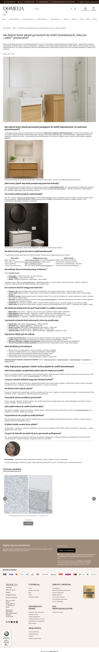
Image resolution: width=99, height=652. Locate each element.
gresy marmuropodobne (57, 188)
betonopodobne (63, 359)
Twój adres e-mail (62, 546)
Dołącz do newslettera (66, 550)
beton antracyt (34, 327)
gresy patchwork (28, 282)
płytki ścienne (9, 361)
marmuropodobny (46, 265)
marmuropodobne (50, 359)
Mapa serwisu (32, 623)
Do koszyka (28, 523)
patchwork (50, 330)
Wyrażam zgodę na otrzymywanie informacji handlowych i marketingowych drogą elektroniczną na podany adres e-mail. (76, 556)
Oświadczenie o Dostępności (36, 621)
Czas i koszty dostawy (58, 597)
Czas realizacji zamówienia (59, 599)
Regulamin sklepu (33, 614)
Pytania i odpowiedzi (58, 592)
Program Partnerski (57, 612)
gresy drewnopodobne (48, 299)
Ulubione (31, 636)
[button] (75, 9)
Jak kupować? (56, 588)
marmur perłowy (25, 325)
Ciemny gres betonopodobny (26, 197)
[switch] (6, 645)
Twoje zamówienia (34, 632)
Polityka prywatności (34, 616)
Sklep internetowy (49, 651)
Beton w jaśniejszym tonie (33, 263)
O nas (30, 588)
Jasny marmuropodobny (32, 262)
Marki (30, 594)
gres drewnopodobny (82, 410)
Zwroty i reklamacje (57, 601)
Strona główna (7, 28)
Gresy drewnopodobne (32, 260)
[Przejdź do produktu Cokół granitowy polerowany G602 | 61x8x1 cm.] (28, 494)
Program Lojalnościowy (35, 638)
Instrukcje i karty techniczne (36, 612)
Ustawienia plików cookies (36, 619)
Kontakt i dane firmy (34, 590)
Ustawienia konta (33, 634)
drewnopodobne (75, 359)
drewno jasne (30, 324)
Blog (14, 28)
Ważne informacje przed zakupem (61, 590)
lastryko (48, 197)
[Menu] (10, 631)
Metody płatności (57, 594)
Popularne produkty (34, 597)
